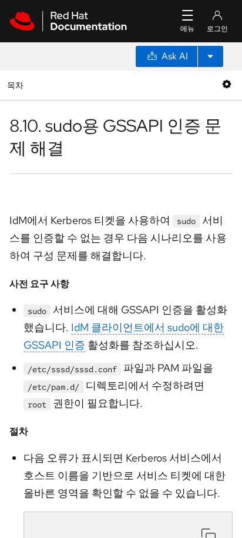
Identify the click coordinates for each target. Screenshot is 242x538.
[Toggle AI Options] (210, 56)
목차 (16, 85)
